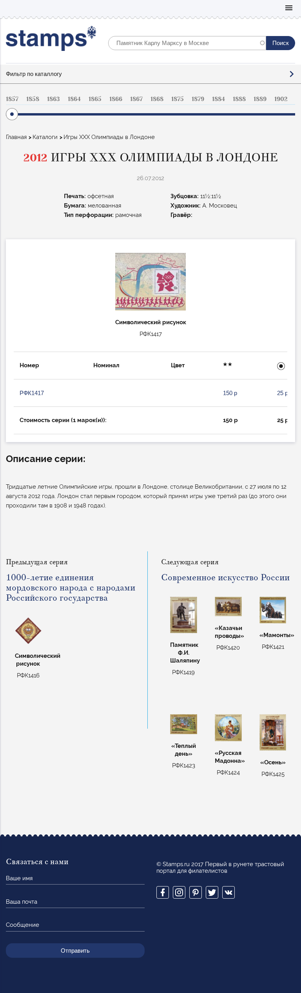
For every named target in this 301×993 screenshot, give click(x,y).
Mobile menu (289, 8)
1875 (177, 99)
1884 (218, 99)
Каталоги (45, 137)
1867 (136, 99)
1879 (198, 99)
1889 (260, 99)
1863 (53, 99)
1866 (115, 99)
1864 (74, 99)
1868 (156, 99)
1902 (281, 99)
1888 (239, 99)
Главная (16, 137)
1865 (95, 99)
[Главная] (51, 40)
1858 (32, 99)
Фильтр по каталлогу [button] (34, 73)
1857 (12, 99)
